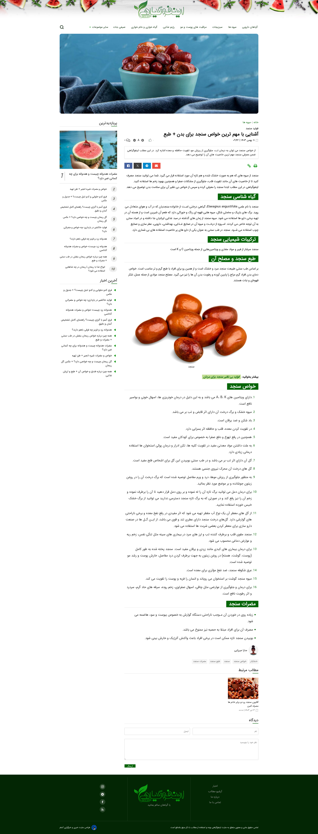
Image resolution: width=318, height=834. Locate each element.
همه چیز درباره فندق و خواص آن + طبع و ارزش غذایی (87, 373)
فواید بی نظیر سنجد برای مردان (221, 377)
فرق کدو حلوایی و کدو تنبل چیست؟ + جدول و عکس (87, 292)
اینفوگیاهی (216, 827)
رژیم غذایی (169, 27)
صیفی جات (119, 27)
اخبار (215, 786)
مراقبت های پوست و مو (193, 27)
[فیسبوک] (128, 166)
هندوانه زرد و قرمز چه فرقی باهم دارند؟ (88, 239)
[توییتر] (138, 166)
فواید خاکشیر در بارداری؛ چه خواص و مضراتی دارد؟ (88, 302)
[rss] (102, 809)
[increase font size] (142, 140)
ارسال (130, 766)
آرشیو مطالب (215, 791)
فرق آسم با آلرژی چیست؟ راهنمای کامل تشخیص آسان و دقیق (86, 322)
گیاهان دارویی (250, 27)
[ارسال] (156, 166)
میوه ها (232, 27)
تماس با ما (215, 802)
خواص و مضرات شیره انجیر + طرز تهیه (88, 189)
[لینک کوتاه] (249, 166)
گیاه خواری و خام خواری (144, 27)
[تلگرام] (147, 166)
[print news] (255, 166)
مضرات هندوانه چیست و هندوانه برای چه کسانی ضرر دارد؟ (86, 348)
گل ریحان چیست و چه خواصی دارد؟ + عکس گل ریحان (86, 364)
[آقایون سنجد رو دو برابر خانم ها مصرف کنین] (243, 688)
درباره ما (215, 797)
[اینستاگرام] (102, 787)
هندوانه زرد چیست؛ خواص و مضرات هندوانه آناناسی (89, 312)
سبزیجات (217, 27)
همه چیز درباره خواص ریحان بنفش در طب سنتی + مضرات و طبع (86, 338)
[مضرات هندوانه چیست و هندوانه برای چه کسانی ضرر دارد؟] (88, 150)
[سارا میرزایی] (253, 650)
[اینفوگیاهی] (159, 793)
